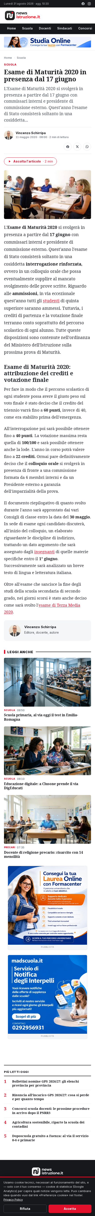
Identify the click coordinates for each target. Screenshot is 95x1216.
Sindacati (64, 28)
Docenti (45, 28)
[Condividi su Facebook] (68, 147)
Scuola (27, 28)
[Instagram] (89, 3)
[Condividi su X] (77, 147)
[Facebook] (83, 3)
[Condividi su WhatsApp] (87, 147)
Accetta (70, 1209)
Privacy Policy (13, 1199)
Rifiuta (25, 1209)
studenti (51, 301)
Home (11, 28)
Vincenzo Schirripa (31, 133)
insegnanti (44, 551)
